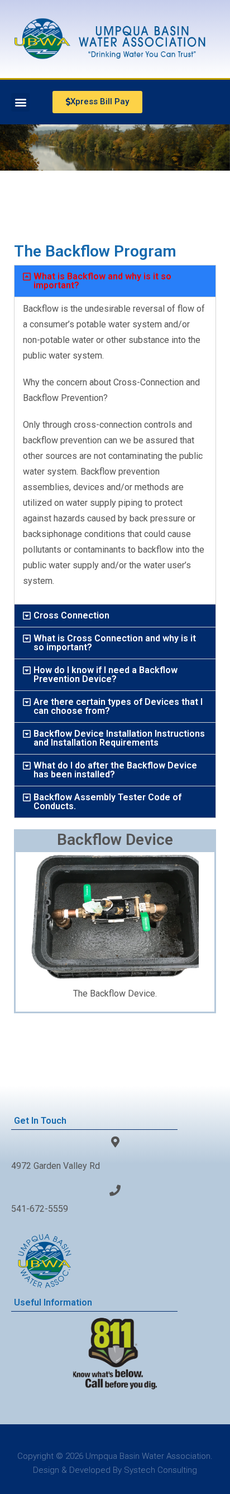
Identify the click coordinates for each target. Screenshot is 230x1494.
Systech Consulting (160, 1470)
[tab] (115, 281)
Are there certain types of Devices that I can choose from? (118, 706)
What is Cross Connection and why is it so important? (114, 642)
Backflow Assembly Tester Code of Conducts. (107, 801)
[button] (20, 102)
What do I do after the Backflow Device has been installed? (115, 770)
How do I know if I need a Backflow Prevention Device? (105, 674)
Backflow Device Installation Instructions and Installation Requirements (119, 738)
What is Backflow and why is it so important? (102, 281)
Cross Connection (71, 615)
